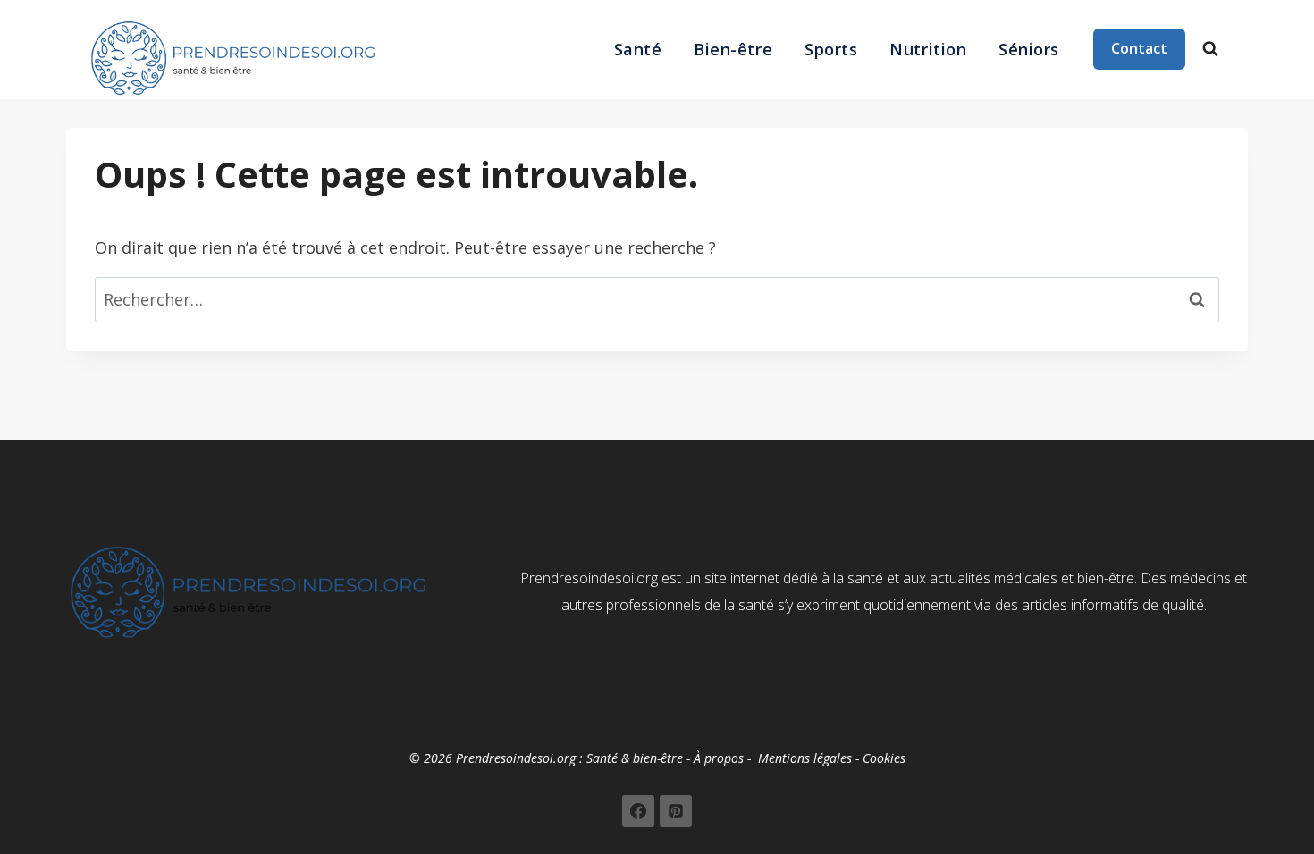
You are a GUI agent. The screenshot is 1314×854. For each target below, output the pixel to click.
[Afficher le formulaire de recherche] (1210, 49)
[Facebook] (638, 811)
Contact (1139, 48)
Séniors (1028, 49)
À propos (719, 757)
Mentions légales (805, 757)
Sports (830, 49)
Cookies (884, 757)
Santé (638, 49)
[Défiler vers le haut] (1245, 821)
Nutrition (927, 49)
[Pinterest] (676, 811)
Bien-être (733, 49)
